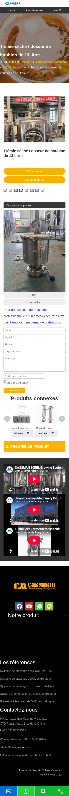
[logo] (34, 586)
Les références (34, 10)
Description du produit (18, 205)
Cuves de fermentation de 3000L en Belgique (28, 693)
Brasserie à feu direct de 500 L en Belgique (27, 701)
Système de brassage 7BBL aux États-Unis (27, 686)
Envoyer (14, 390)
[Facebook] (19, 606)
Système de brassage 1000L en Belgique (26, 678)
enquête (36, 171)
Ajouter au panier (34, 179)
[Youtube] (29, 606)
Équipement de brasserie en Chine (23, 781)
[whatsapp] (39, 606)
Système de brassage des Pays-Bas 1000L (27, 670)
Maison (11, 10)
